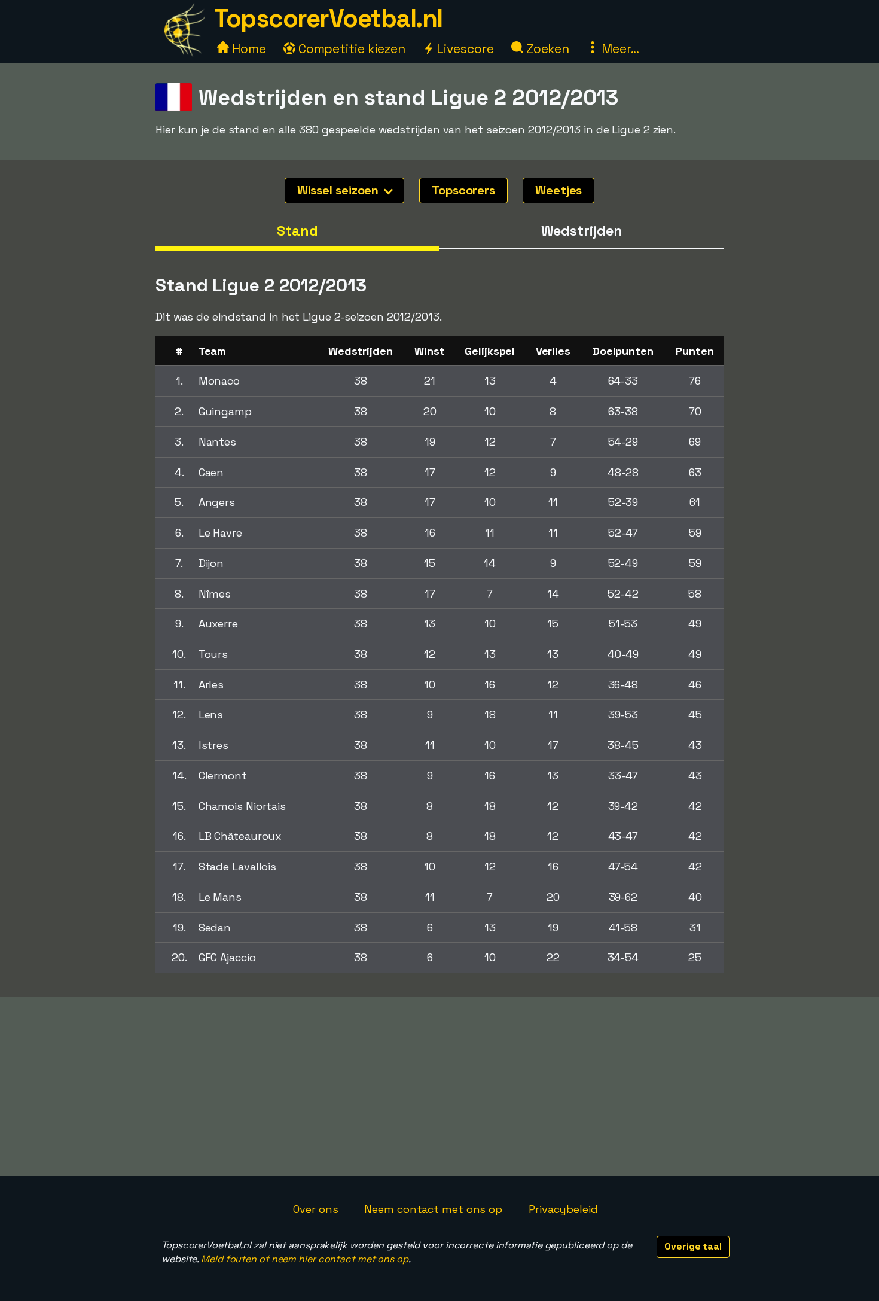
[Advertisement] (439, 1086)
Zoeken (546, 49)
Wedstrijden (581, 231)
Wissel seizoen (339, 190)
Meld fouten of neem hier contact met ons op (304, 1259)
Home (247, 49)
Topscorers (463, 190)
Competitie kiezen (350, 49)
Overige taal (693, 1246)
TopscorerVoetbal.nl (328, 18)
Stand (297, 231)
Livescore (464, 49)
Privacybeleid (563, 1209)
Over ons (315, 1209)
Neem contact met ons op (433, 1209)
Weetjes (558, 190)
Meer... (619, 49)
